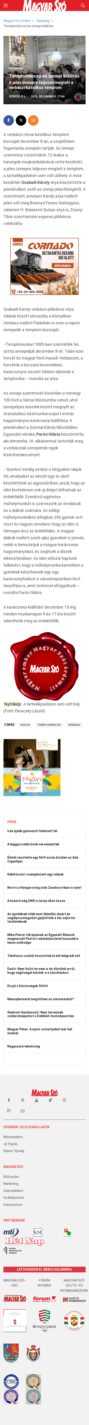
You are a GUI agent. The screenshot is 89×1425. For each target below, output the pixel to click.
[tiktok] (50, 1100)
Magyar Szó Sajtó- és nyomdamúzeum (74, 1285)
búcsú (25, 725)
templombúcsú (49, 725)
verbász (74, 725)
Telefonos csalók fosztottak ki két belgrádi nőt (43, 956)
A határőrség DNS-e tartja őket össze (36, 901)
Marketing (10, 1184)
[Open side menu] (5, 5)
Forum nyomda (44, 1283)
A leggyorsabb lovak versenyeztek (33, 844)
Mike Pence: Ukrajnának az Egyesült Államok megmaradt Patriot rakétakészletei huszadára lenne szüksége (43, 938)
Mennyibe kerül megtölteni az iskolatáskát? (40, 999)
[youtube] (36, 1100)
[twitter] (22, 1100)
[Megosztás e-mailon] (33, 120)
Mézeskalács (13, 1137)
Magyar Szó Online (17, 21)
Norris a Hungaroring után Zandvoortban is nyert (44, 887)
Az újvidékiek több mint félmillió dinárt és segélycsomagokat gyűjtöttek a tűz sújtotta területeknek (41, 918)
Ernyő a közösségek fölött (27, 986)
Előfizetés (11, 1177)
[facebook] (8, 1100)
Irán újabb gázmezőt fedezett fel (32, 831)
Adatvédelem (13, 1191)
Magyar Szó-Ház (15, 1283)
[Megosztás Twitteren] (21, 120)
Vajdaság (43, 21)
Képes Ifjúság (13, 1151)
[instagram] (64, 1100)
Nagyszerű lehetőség (23, 1046)
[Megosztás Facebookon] (8, 120)
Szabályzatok (13, 1198)
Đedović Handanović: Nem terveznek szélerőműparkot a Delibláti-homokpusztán (40, 1014)
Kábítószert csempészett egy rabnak (35, 874)
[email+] (22, 1110)
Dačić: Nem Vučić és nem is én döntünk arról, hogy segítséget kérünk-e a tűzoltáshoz (41, 970)
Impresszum (12, 1205)
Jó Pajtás (10, 1144)
